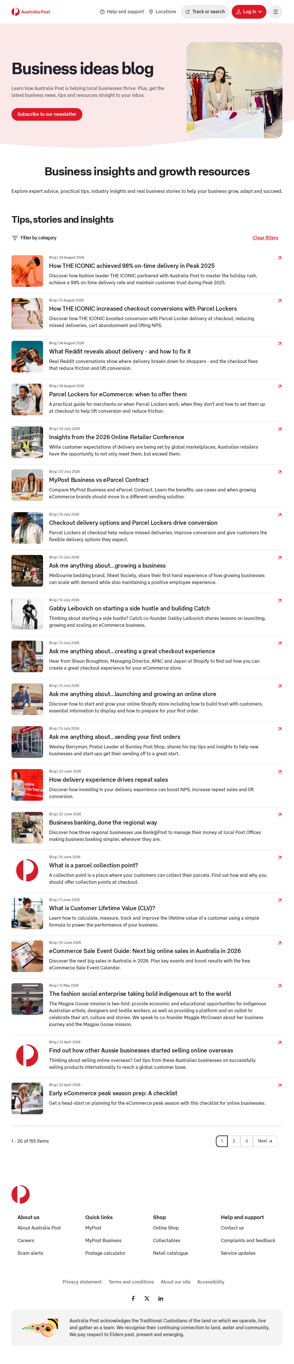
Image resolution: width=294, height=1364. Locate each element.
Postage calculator (105, 1253)
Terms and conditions (131, 1282)
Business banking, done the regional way (103, 823)
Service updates (238, 1253)
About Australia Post (39, 1228)
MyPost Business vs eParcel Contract (99, 480)
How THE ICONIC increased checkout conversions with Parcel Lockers (143, 309)
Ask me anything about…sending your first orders (114, 737)
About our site (175, 1282)
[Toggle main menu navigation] (276, 12)
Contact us (232, 1228)
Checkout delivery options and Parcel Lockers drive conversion (133, 523)
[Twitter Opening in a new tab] (147, 1298)
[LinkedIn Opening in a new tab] (160, 1298)
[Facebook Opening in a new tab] (133, 1298)
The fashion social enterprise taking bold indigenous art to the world (140, 994)
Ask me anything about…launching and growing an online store (132, 694)
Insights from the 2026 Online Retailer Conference (116, 437)
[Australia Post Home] (30, 12)
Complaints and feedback (248, 1240)
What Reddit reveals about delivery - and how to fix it (120, 352)
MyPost (93, 1228)
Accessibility (211, 1282)
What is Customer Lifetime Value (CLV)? (102, 908)
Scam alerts (30, 1253)
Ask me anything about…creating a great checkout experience (132, 651)
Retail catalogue (170, 1253)
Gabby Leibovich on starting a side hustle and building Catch (129, 609)
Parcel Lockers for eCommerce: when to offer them (118, 394)
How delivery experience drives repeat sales (108, 780)
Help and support (125, 11)
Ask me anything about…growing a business (107, 566)
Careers (26, 1240)
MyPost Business (103, 1240)
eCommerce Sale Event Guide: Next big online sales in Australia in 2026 (145, 951)
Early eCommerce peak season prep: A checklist (113, 1093)
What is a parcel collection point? (93, 866)
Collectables (166, 1240)
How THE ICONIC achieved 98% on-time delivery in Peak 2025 (132, 266)
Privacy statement (82, 1282)
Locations (166, 11)
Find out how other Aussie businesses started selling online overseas (141, 1051)
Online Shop (166, 1228)
